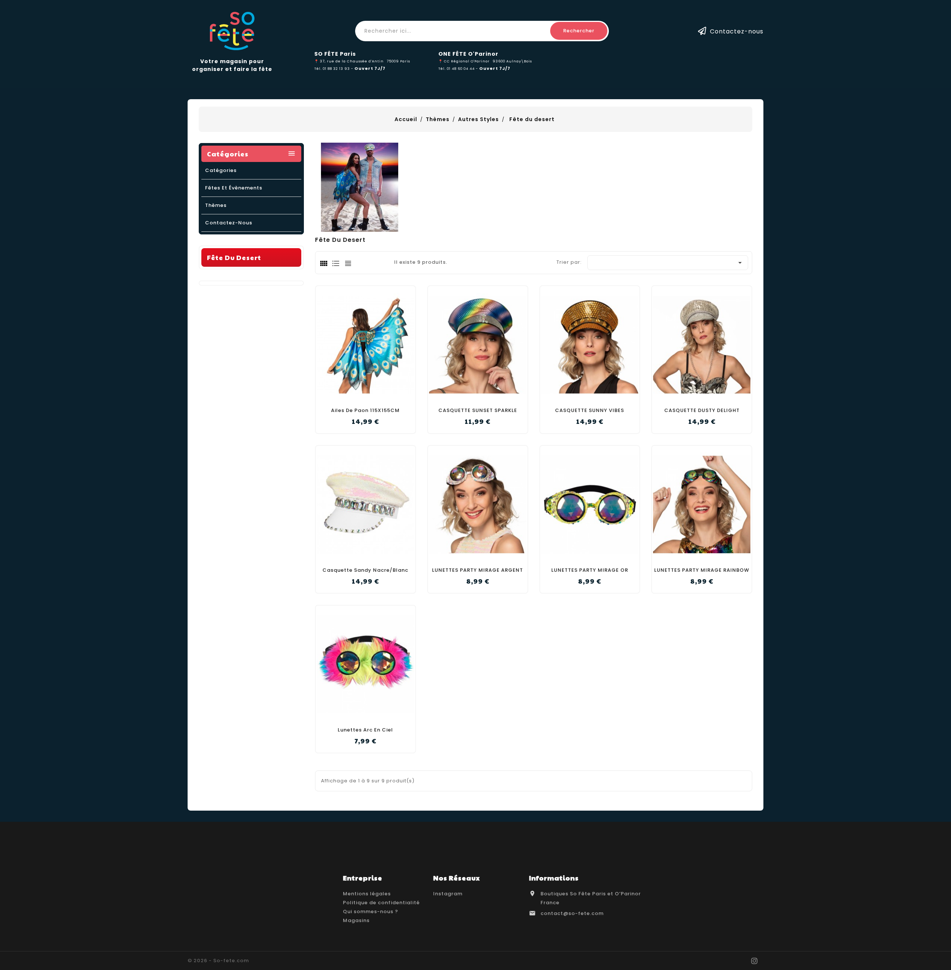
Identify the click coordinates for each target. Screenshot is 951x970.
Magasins (356, 920)
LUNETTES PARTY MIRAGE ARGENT (477, 570)
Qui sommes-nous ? (370, 911)
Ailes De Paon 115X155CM (365, 410)
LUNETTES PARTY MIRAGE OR (589, 570)
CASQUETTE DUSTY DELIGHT (702, 410)
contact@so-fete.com (572, 913)
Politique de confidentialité (381, 902)
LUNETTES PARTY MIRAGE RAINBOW (701, 570)
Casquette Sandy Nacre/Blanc (365, 570)
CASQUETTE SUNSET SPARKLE (477, 410)
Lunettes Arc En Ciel (365, 729)
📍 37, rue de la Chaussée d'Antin (349, 61)
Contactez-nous (736, 31)
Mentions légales (367, 893)
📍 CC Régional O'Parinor (464, 61)
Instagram (447, 893)
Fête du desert (234, 257)
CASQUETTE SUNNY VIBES (589, 410)
